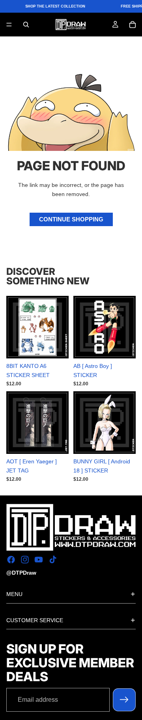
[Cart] (132, 24)
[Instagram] (25, 560)
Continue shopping (71, 219)
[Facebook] (11, 560)
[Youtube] (38, 560)
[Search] (26, 24)
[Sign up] (124, 699)
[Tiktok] (53, 560)
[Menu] (9, 25)
